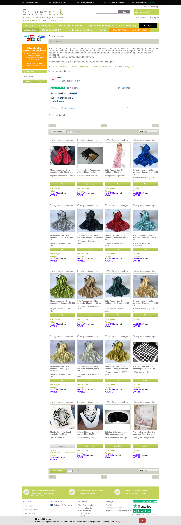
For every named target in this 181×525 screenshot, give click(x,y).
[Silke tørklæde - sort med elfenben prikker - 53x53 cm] (145, 351)
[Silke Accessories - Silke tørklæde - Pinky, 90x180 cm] (62, 155)
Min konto (27, 501)
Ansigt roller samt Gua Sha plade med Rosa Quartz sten (144, 433)
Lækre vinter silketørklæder (88, 176)
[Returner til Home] (49, 36)
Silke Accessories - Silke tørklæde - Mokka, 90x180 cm (89, 302)
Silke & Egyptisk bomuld (70, 25)
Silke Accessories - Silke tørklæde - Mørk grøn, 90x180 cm (117, 303)
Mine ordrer (28, 506)
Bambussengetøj (127, 25)
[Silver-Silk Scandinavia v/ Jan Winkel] (43, 15)
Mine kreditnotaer (30, 510)
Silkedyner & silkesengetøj (36, 26)
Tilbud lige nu (147, 25)
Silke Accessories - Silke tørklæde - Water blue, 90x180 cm (145, 238)
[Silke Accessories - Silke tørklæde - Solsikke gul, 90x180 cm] (62, 351)
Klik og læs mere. (121, 522)
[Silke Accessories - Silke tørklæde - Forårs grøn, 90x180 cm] (62, 286)
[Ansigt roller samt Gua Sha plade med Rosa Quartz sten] (145, 417)
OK (142, 520)
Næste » (155, 126)
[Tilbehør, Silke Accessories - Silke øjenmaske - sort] (118, 417)
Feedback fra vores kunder (117, 508)
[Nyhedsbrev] (34, 68)
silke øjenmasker (62, 66)
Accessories (30, 30)
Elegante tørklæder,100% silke (62, 176)
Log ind (155, 17)
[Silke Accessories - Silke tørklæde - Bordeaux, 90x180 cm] (118, 220)
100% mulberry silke (141, 372)
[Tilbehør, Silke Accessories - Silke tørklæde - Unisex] (90, 155)
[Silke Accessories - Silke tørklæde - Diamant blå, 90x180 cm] (145, 155)
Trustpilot (151, 2)
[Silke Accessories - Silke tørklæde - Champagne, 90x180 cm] (145, 286)
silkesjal (127, 66)
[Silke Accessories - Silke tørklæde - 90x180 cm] (118, 155)
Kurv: (144, 12)
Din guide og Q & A (50, 30)
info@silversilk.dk (85, 516)
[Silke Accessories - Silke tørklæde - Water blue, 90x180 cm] (145, 220)
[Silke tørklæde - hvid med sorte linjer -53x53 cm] (62, 417)
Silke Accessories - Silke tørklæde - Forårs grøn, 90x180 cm (62, 303)
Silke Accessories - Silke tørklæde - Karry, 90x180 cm (116, 368)
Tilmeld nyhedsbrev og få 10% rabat (129, 30)
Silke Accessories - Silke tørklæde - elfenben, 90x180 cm (88, 369)
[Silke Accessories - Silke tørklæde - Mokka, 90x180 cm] (90, 286)
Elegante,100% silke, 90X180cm (142, 244)
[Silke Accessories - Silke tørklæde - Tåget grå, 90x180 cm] (62, 220)
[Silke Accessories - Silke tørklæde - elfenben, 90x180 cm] (90, 351)
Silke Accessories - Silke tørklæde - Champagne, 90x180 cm (145, 303)
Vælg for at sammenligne (62, 140)
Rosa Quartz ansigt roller (143, 438)
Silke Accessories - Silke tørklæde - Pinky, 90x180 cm (61, 171)
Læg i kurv (90, 184)
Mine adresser (29, 514)
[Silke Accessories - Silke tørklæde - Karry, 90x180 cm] (118, 351)
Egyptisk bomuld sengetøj (101, 25)
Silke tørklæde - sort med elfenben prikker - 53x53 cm (144, 368)
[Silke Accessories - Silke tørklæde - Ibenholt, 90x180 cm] (90, 220)
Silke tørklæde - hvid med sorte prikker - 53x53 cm (88, 433)
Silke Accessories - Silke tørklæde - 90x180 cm (115, 171)
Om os (102, 30)
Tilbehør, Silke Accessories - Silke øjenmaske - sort (117, 433)
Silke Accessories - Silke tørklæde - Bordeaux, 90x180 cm (116, 238)
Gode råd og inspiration (79, 30)
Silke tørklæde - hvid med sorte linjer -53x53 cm (60, 433)
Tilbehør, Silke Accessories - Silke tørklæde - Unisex (89, 171)
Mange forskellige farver (115, 176)
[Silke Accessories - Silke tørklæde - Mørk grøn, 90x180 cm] (118, 286)
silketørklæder (96, 66)
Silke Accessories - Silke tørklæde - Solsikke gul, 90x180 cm (60, 369)
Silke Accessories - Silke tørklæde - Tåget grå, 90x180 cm (61, 238)
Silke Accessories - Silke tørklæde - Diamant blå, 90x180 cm (145, 172)
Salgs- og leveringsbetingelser (118, 510)
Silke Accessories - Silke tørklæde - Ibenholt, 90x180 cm (90, 237)
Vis (67, 132)
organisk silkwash (80, 66)
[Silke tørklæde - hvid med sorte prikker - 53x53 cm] (90, 417)
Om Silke (109, 505)
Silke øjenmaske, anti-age (116, 438)
